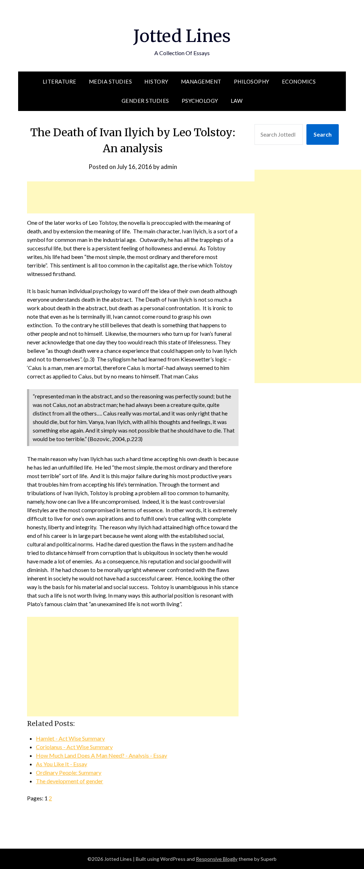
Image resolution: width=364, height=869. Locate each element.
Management (201, 81)
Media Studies (110, 81)
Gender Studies (145, 100)
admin (169, 166)
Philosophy (251, 81)
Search (323, 134)
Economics (299, 81)
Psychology (200, 100)
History (156, 81)
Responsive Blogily (216, 859)
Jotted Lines (182, 36)
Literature (59, 81)
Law (237, 100)
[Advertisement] (156, 197)
